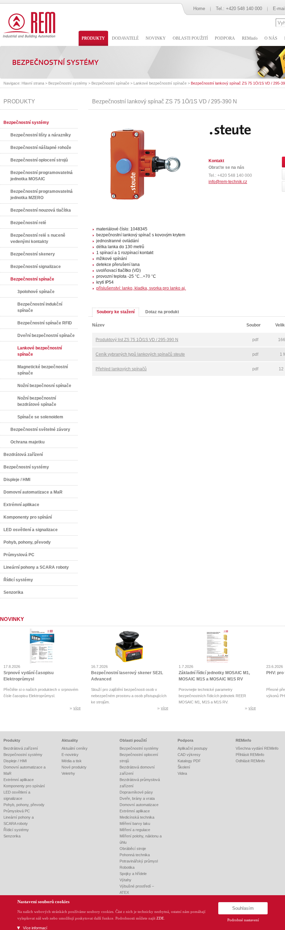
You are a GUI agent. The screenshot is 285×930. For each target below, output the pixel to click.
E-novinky (70, 754)
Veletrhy (68, 773)
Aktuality (70, 740)
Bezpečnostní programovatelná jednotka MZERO (41, 194)
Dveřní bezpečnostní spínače (46, 335)
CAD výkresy (189, 754)
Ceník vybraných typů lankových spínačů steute (140, 354)
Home (199, 8)
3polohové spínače (36, 291)
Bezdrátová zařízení (23, 454)
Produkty (11, 740)
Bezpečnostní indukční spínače (39, 307)
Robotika (127, 867)
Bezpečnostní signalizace (35, 266)
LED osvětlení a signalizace (30, 529)
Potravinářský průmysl (139, 861)
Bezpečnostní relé (28, 222)
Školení (184, 767)
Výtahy (125, 880)
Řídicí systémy (18, 579)
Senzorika (13, 592)
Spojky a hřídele (133, 874)
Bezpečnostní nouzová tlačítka (40, 210)
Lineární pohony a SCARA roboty (36, 567)
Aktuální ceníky (75, 748)
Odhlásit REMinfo (250, 761)
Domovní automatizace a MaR (33, 492)
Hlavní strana (33, 83)
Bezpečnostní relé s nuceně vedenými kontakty (37, 238)
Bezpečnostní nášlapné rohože (40, 147)
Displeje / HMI (16, 479)
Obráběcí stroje (133, 848)
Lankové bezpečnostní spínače (160, 83)
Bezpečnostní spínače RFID (44, 323)
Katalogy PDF (189, 761)
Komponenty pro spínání (27, 517)
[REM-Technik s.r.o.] (28, 24)
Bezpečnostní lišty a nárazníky (40, 135)
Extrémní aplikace (21, 504)
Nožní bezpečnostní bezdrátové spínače (36, 401)
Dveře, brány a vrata (137, 798)
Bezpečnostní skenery (32, 254)
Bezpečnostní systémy (67, 83)
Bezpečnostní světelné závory (40, 429)
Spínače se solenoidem (40, 417)
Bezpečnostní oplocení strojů (39, 160)
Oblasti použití (133, 740)
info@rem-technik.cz (228, 181)
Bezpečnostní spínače (110, 83)
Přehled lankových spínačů (121, 369)
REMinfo (243, 740)
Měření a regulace (135, 830)
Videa (182, 773)
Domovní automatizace (139, 805)
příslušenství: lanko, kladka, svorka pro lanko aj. (141, 288)
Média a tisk (72, 761)
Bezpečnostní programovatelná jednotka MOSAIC (41, 175)
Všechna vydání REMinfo (257, 748)
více (77, 708)
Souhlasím (243, 908)
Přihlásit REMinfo (250, 754)
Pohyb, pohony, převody (27, 542)
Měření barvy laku (135, 823)
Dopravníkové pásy (136, 792)
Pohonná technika (135, 855)
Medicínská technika (137, 817)
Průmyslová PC (18, 554)
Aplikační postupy (192, 748)
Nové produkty (74, 767)
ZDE (160, 918)
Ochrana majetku (27, 442)
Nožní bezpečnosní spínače (44, 385)
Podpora (185, 740)
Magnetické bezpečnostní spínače (42, 370)
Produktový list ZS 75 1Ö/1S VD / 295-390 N (137, 339)
